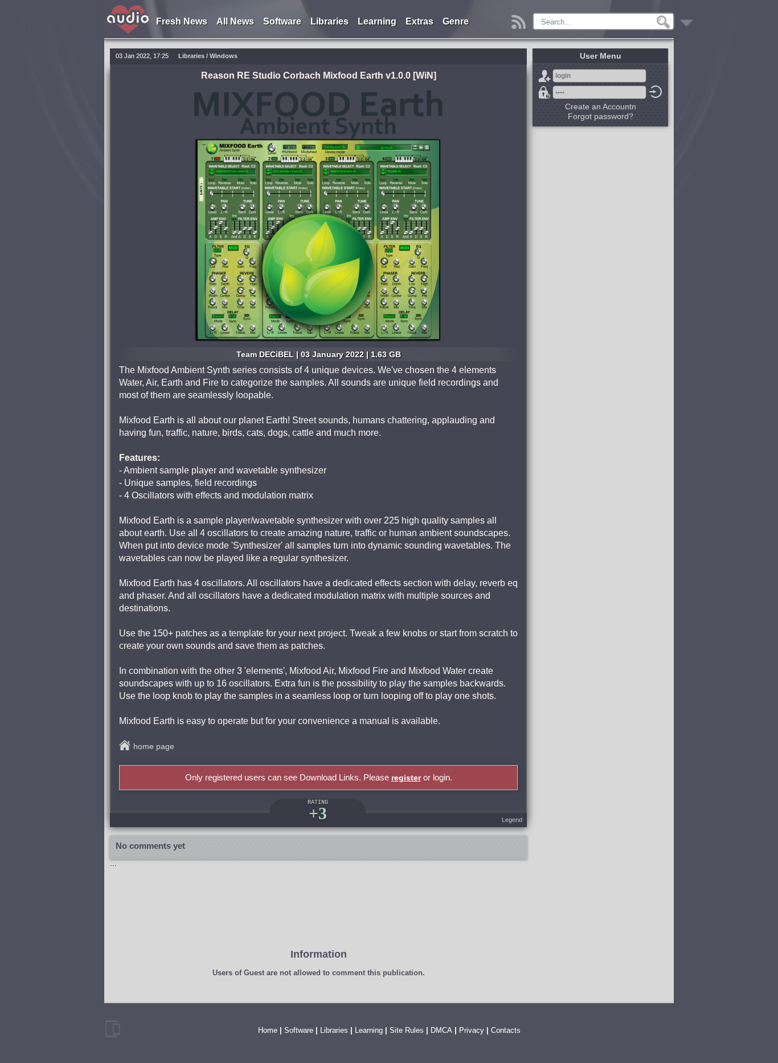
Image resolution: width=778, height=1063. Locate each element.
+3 (318, 813)
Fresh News (181, 21)
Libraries (329, 21)
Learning (377, 21)
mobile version (112, 1028)
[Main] (128, 7)
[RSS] (520, 19)
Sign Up (544, 75)
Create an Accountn (600, 106)
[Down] (688, 19)
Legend (512, 819)
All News (235, 21)
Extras (419, 21)
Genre (456, 21)
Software (282, 21)
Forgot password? (544, 92)
